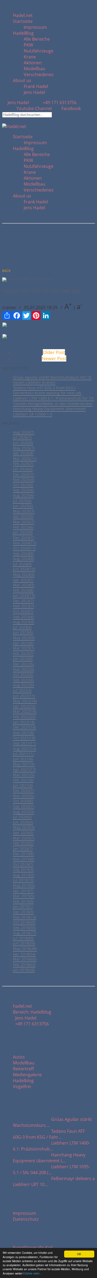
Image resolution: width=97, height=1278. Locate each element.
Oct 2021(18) (24, 737)
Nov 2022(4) (23, 669)
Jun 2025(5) (23, 505)
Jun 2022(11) (24, 695)
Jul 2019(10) (23, 880)
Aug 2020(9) (23, 811)
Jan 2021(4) (23, 785)
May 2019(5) (23, 885)
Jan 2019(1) (23, 906)
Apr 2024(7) (23, 579)
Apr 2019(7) (23, 890)
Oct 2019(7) (23, 864)
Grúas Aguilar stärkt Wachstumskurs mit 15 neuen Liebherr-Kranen (52, 380)
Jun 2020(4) (23, 822)
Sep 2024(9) (23, 553)
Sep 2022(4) (23, 679)
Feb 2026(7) (23, 463)
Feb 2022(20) (24, 716)
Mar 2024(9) (23, 584)
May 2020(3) (23, 827)
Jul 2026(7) (22, 437)
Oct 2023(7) (23, 611)
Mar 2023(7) (23, 648)
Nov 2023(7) (23, 605)
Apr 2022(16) (24, 706)
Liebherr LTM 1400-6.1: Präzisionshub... (51, 1146)
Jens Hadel (34, 92)
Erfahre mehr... (32, 1273)
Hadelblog (23, 1081)
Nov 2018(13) (24, 917)
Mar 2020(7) (23, 838)
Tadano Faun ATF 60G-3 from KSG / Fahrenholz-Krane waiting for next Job (47, 390)
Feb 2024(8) (23, 590)
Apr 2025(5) (23, 516)
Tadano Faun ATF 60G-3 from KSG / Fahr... (49, 1134)
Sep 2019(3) (23, 869)
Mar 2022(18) (24, 711)
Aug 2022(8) (23, 685)
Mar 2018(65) (24, 959)
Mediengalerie (27, 1075)
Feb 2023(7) (23, 653)
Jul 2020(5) (22, 816)
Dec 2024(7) (23, 537)
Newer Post (54, 358)
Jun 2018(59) (24, 943)
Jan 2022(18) (24, 722)
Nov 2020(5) (23, 795)
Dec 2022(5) (23, 664)
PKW (28, 45)
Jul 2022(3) (22, 690)
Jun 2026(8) (23, 442)
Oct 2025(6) (23, 484)
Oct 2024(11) (24, 548)
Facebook (70, 108)
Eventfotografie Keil (33, 1248)
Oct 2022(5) (23, 674)
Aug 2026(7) (23, 432)
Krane (30, 57)
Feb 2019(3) (23, 901)
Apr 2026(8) (23, 453)
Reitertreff (23, 1069)
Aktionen (33, 63)
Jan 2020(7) (23, 848)
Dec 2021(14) (24, 727)
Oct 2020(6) (23, 800)
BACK (6, 270)
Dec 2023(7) (23, 600)
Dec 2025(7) (23, 474)
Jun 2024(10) (24, 569)
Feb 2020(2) (23, 843)
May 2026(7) (23, 448)
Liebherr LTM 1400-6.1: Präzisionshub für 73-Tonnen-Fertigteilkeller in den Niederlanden (53, 401)
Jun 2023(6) (23, 632)
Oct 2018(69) (24, 922)
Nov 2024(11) (24, 542)
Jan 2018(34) (24, 969)
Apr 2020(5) (23, 832)
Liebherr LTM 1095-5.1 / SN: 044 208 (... (51, 1170)
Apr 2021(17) (24, 769)
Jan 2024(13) (24, 595)
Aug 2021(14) (24, 748)
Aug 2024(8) (23, 558)
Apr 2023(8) (23, 643)
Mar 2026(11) (24, 458)
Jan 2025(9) (23, 532)
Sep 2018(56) (24, 927)
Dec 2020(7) (23, 790)
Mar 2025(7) (23, 521)
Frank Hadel (36, 86)
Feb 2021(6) (23, 780)
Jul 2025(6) (22, 500)
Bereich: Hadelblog (32, 1012)
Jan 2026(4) (23, 469)
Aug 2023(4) (23, 621)
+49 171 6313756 (59, 102)
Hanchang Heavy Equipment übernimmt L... (49, 1158)
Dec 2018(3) (23, 911)
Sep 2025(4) (23, 490)
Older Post (54, 352)
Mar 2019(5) (23, 895)
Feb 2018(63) (24, 964)
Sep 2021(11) (24, 743)
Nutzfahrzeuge (38, 51)
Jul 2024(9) (22, 564)
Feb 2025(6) (23, 527)
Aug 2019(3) (23, 874)
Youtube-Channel (34, 108)
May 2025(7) (23, 511)
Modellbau (34, 69)
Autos (19, 1057)
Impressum (35, 27)
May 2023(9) (23, 637)
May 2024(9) (23, 574)
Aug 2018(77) (24, 932)
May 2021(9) (23, 764)
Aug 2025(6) (23, 495)
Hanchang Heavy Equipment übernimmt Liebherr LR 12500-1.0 (49, 411)
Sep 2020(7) (23, 806)
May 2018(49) (25, 948)
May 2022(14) (25, 700)
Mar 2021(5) (23, 774)
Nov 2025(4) (23, 479)
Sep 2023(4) (23, 616)
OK (79, 1254)
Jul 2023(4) (22, 627)
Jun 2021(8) (23, 759)
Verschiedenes (39, 74)
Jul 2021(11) (23, 753)
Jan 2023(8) (23, 658)
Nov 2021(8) (23, 732)
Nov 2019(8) (23, 859)
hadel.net (22, 1006)
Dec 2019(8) (23, 853)
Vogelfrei (22, 1086)
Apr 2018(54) (24, 954)
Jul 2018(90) (23, 938)
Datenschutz (26, 1219)
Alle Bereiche (37, 39)
